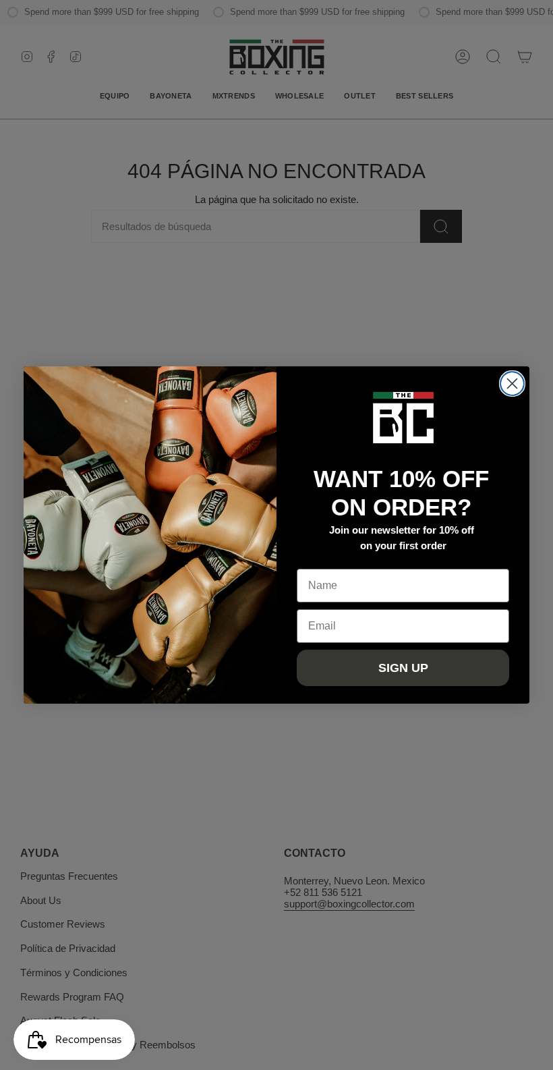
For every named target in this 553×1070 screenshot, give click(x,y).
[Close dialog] (512, 383)
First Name (324, 558)
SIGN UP (403, 668)
